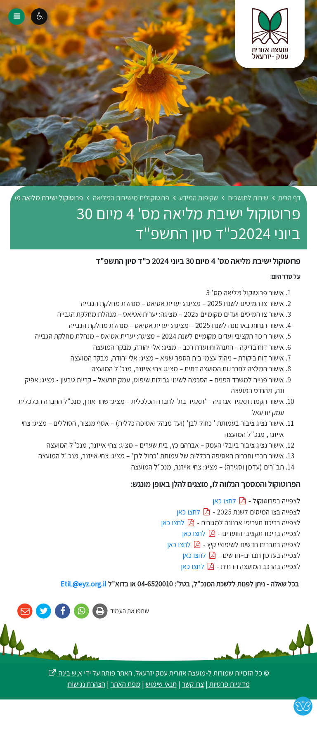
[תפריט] (16, 16)
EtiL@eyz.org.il (83, 583)
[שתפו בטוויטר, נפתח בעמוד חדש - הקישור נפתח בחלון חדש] (44, 611)
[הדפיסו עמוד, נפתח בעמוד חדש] (100, 611)
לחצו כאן (225, 500)
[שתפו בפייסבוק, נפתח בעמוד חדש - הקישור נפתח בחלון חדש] (62, 611)
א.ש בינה (65, 673)
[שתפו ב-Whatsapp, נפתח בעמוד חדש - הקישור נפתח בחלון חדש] (81, 611)
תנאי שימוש (161, 684)
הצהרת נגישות (86, 684)
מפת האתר (125, 684)
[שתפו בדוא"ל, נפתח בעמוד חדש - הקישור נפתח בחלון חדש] (25, 611)
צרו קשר (193, 684)
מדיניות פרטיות (229, 684)
